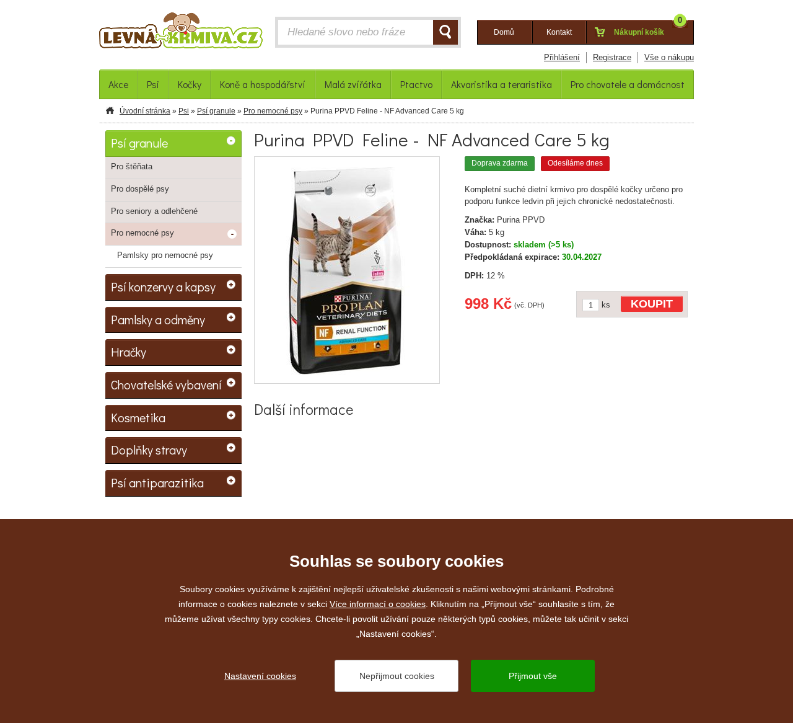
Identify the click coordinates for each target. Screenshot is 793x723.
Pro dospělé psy (140, 188)
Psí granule (216, 111)
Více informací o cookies (378, 604)
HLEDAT (445, 32)
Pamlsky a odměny (158, 319)
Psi (183, 111)
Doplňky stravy (149, 449)
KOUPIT (652, 304)
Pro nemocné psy (272, 111)
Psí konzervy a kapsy (163, 286)
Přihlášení (562, 57)
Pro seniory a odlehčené (154, 211)
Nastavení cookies (260, 676)
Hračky (128, 352)
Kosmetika (138, 417)
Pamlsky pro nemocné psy (165, 255)
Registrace (612, 57)
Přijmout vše (533, 676)
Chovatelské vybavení (166, 384)
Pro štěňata (131, 166)
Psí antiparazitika (157, 482)
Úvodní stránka (145, 111)
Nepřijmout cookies (396, 676)
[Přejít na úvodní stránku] (181, 33)
